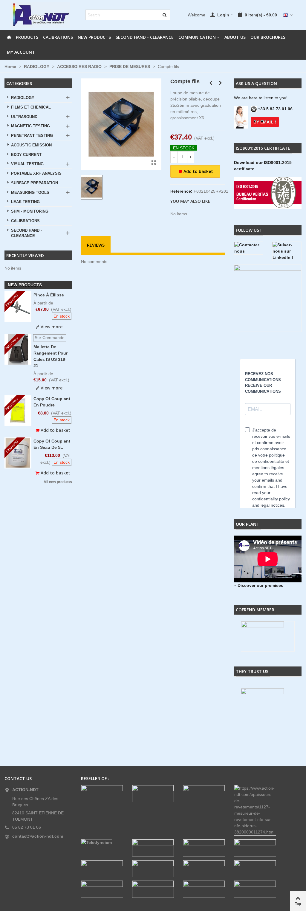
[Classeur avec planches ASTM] (210, 82)
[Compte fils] (153, 162)
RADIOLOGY (22, 98)
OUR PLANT (247, 524)
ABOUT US (235, 37)
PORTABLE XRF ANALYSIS (36, 173)
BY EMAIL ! (264, 122)
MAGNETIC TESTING (30, 126)
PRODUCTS (27, 37)
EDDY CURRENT (26, 155)
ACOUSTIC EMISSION (31, 145)
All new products (58, 482)
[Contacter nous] (248, 248)
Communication (197, 37)
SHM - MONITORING (29, 211)
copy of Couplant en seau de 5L (51, 444)
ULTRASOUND (24, 117)
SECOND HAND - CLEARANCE (145, 37)
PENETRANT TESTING (32, 136)
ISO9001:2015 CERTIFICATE (263, 148)
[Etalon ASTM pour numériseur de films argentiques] (220, 82)
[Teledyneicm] (102, 842)
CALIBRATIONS (58, 37)
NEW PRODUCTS (94, 37)
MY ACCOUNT (21, 52)
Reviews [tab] (96, 245)
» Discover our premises (258, 585)
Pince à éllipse (48, 295)
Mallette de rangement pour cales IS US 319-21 (50, 356)
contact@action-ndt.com (37, 836)
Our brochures (267, 37)
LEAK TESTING (25, 202)
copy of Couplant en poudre (51, 401)
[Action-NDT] (40, 15)
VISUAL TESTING (27, 164)
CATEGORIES (19, 83)
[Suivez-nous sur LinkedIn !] (287, 251)
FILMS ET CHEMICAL (31, 107)
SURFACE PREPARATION (34, 183)
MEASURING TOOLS (30, 193)
